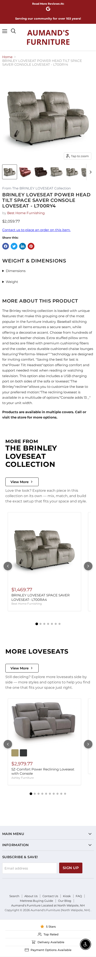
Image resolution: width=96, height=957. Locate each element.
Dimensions (15, 271)
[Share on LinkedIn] (22, 246)
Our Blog (64, 900)
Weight (12, 282)
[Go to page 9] (61, 794)
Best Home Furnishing (26, 213)
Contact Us (50, 896)
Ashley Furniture (22, 777)
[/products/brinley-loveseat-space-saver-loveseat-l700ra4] (44, 549)
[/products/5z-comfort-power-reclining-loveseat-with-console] (44, 724)
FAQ (79, 896)
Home (7, 57)
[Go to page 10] (65, 794)
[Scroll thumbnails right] (89, 172)
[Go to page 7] (59, 624)
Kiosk (67, 896)
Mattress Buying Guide (36, 900)
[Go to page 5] (52, 624)
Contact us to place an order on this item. (36, 230)
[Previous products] (8, 566)
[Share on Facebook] (5, 246)
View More (19, 482)
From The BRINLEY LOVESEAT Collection (36, 188)
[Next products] (88, 566)
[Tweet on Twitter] (14, 246)
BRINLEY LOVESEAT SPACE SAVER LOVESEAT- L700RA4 (40, 597)
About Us (31, 896)
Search (14, 896)
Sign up (71, 868)
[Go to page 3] (44, 624)
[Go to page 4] (48, 624)
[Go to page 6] (56, 624)
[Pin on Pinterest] (31, 246)
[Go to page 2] (41, 624)
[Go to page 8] (57, 794)
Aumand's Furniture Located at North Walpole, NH (48, 905)
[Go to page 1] (36, 624)
